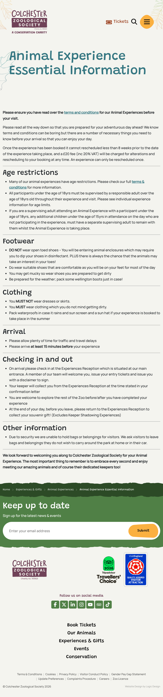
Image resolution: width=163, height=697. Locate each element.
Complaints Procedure (81, 679)
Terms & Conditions (29, 674)
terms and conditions (81, 112)
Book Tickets (81, 625)
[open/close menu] (147, 22)
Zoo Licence (120, 679)
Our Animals (81, 633)
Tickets (121, 22)
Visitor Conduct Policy (94, 674)
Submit (143, 531)
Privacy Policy (68, 674)
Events (81, 649)
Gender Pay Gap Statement (128, 674)
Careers (104, 679)
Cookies (50, 674)
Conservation (81, 657)
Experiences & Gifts (81, 641)
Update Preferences (51, 679)
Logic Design (153, 686)
